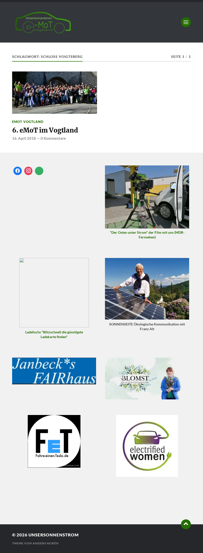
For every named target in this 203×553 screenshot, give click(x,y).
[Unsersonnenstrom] (101, 22)
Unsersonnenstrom (53, 534)
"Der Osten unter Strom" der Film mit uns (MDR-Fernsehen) (147, 234)
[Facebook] (17, 170)
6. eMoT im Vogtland (45, 130)
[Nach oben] (186, 524)
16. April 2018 (24, 138)
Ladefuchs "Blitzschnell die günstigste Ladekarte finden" (54, 334)
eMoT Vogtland (28, 122)
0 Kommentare (53, 138)
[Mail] (39, 170)
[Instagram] (28, 170)
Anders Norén (46, 543)
